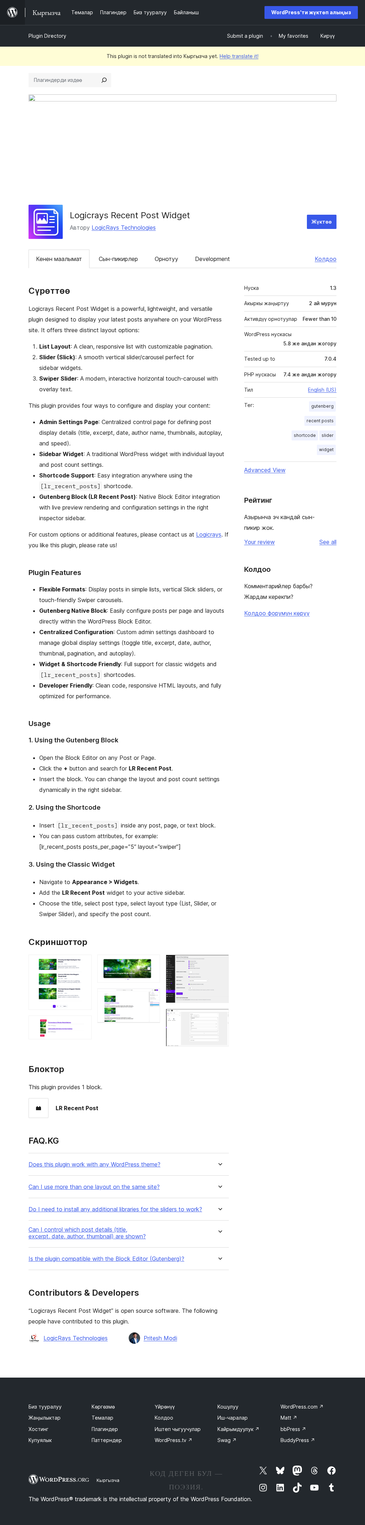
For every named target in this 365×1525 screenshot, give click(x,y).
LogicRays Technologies (124, 227)
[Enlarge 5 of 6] (219, 964)
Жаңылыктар (45, 1418)
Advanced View (265, 470)
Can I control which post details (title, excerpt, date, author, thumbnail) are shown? (87, 1233)
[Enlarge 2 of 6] (82, 1025)
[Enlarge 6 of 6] (219, 1018)
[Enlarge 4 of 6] (150, 998)
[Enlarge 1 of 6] (82, 964)
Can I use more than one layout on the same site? (94, 1187)
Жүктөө (322, 222)
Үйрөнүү (165, 1407)
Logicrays (208, 534)
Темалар (102, 1418)
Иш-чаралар (232, 1418)
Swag (227, 1440)
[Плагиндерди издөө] (104, 80)
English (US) (322, 390)
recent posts (320, 420)
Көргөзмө (103, 1407)
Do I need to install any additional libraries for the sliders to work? (115, 1209)
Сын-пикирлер (118, 258)
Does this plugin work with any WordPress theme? (94, 1164)
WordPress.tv (173, 1440)
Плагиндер (105, 1429)
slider (328, 435)
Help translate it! (239, 56)
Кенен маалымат (59, 258)
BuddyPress (298, 1440)
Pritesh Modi (160, 1338)
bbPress (293, 1429)
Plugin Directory (47, 36)
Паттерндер (107, 1440)
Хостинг (38, 1429)
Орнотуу (166, 258)
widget (326, 449)
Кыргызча (108, 1480)
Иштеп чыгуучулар (178, 1429)
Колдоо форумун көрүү (277, 613)
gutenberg (322, 406)
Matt (289, 1418)
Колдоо (325, 258)
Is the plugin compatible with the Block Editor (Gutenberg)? (106, 1258)
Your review (259, 541)
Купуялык (40, 1440)
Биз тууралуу (45, 1407)
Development (212, 258)
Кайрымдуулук (238, 1429)
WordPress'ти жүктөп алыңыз (311, 12)
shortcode (305, 435)
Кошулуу (227, 1407)
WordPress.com (302, 1407)
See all (327, 541)
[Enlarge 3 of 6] (150, 964)
